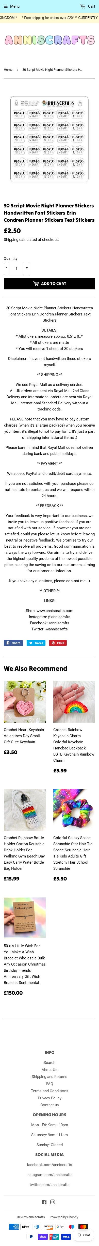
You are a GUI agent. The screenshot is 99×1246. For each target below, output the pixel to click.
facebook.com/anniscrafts (49, 1164)
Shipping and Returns (49, 1076)
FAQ (49, 1084)
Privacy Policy (49, 1098)
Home (8, 70)
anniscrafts (36, 1217)
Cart (91, 6)
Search (49, 1062)
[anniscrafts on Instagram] (52, 1203)
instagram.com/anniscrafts (49, 1174)
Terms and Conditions (49, 1091)
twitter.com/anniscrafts (50, 1184)
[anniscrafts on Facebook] (44, 1203)
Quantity (11, 258)
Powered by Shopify (64, 1217)
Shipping (11, 239)
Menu (15, 6)
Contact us (49, 1105)
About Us (49, 1069)
